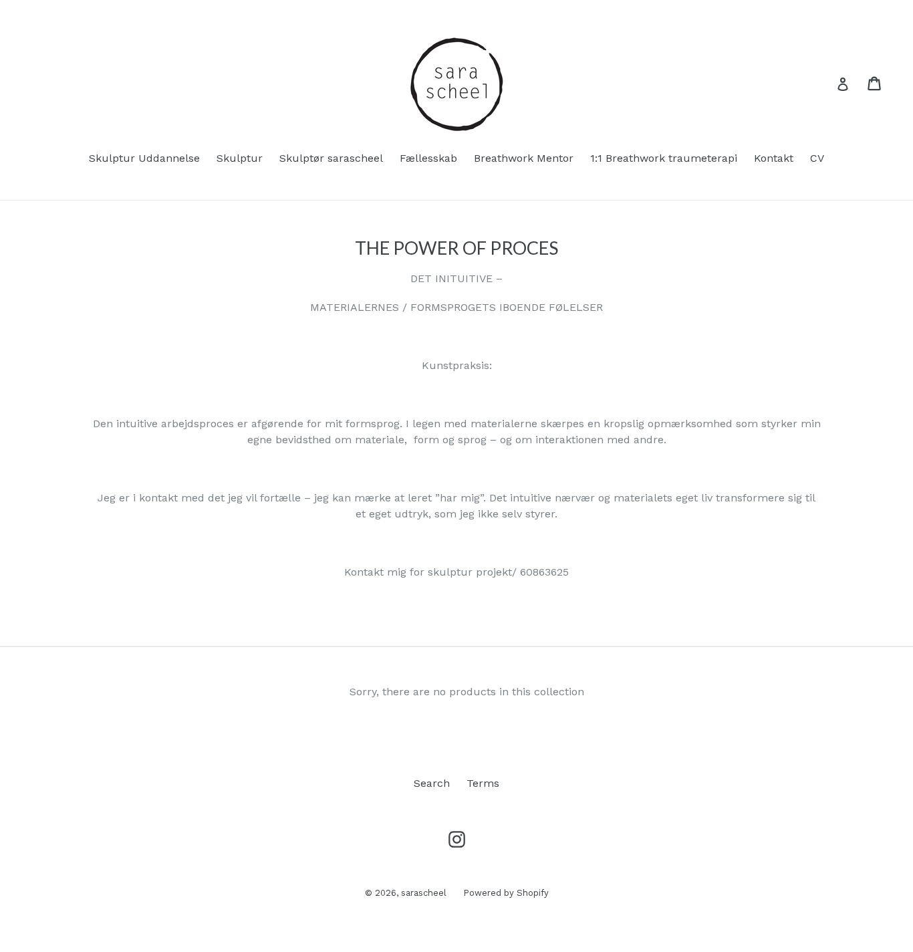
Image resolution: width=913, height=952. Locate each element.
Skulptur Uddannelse (144, 158)
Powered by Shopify (506, 893)
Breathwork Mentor (523, 158)
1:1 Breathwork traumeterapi (663, 158)
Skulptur (240, 158)
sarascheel (423, 893)
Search (432, 783)
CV (817, 158)
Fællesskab (428, 158)
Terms (483, 783)
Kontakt (773, 158)
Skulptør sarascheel (331, 158)
